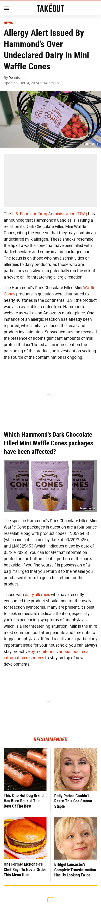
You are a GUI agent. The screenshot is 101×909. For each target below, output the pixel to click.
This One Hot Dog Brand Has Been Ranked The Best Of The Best (24, 800)
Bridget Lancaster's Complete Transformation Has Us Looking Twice (75, 869)
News (8, 23)
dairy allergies (37, 594)
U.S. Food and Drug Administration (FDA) (49, 213)
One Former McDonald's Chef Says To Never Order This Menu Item (25, 869)
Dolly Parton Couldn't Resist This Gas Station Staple (73, 801)
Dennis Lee (17, 77)
